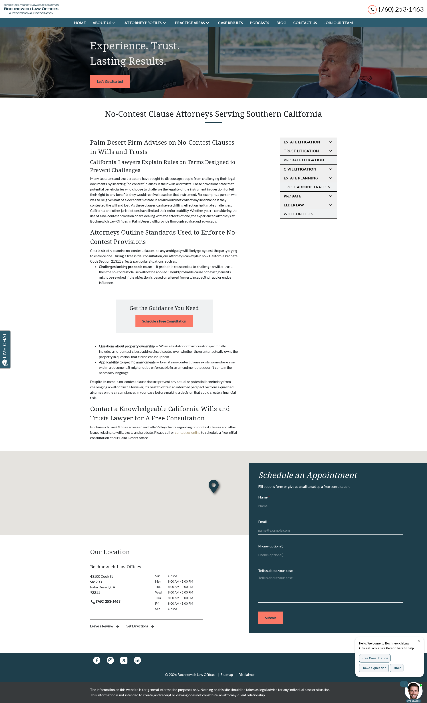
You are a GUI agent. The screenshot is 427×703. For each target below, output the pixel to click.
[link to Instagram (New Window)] (110, 660)
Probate (292, 196)
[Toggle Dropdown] (115, 23)
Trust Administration (307, 187)
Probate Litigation (304, 160)
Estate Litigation (302, 142)
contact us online (187, 432)
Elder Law (294, 205)
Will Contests (298, 214)
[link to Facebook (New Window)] (96, 660)
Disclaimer (246, 674)
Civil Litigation (300, 169)
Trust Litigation (301, 151)
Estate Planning (301, 178)
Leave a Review (102, 626)
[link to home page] (31, 9)
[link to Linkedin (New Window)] (137, 660)
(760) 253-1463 (107, 601)
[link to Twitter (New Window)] (123, 660)
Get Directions (137, 626)
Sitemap (227, 674)
